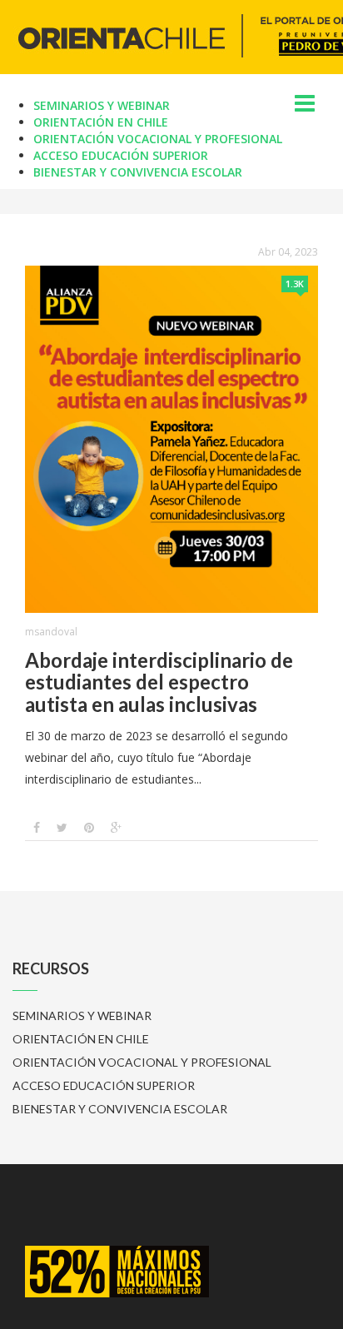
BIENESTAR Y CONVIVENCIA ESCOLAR (137, 172)
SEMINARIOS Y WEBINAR (101, 105)
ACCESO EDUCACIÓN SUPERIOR (120, 155)
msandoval (51, 632)
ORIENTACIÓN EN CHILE (100, 122)
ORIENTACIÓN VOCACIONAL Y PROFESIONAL (157, 139)
